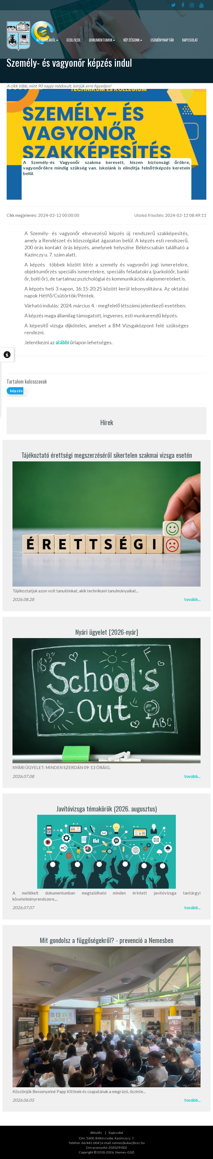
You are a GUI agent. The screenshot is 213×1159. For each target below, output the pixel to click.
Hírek (24, 40)
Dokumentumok (100, 40)
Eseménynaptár (162, 40)
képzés (16, 391)
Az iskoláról (45, 40)
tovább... (192, 599)
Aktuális (96, 1132)
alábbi (62, 342)
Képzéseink (131, 40)
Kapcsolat (190, 40)
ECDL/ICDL (74, 40)
